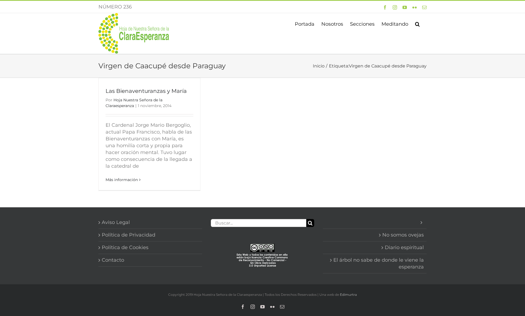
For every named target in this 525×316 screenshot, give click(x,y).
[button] (417, 23)
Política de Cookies (125, 247)
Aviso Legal (116, 222)
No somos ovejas (403, 235)
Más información (122, 179)
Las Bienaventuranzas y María (146, 91)
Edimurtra (348, 295)
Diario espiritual (404, 247)
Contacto (113, 260)
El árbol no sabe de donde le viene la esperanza (378, 263)
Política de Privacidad (128, 235)
